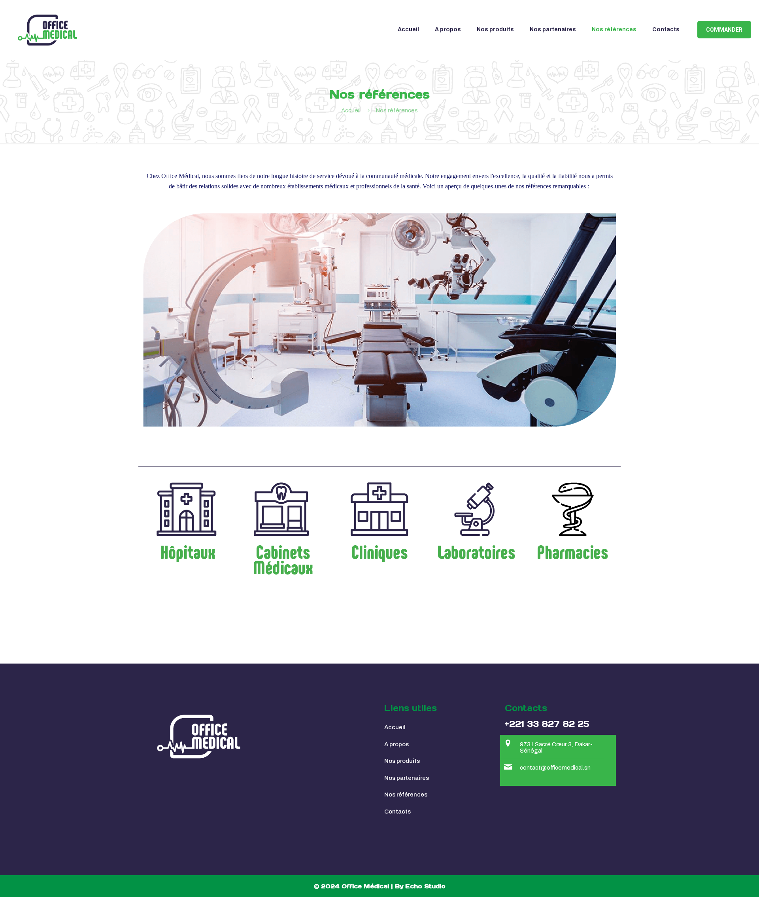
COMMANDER (724, 30)
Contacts (397, 811)
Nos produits (402, 761)
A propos (396, 744)
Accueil (351, 110)
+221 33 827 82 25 (547, 724)
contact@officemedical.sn (555, 767)
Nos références (405, 794)
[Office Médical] (47, 29)
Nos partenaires (406, 778)
